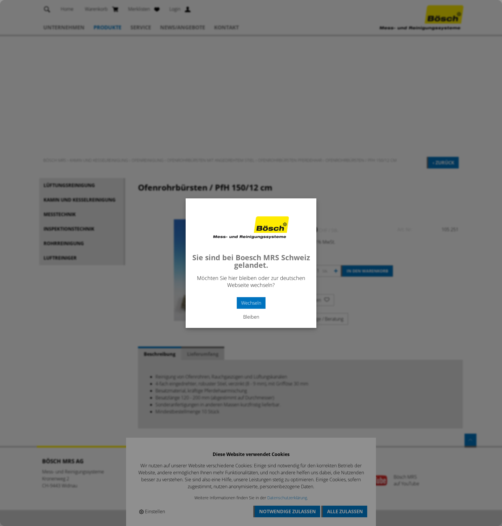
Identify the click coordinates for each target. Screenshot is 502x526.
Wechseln (251, 303)
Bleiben (251, 317)
